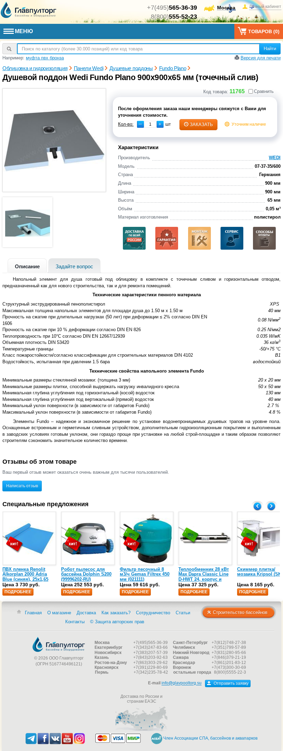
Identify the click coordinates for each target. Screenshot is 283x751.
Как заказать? (115, 612)
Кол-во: (126, 124)
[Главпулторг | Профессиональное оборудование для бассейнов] (28, 10)
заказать (201, 124)
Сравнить (264, 91)
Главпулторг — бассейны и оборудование (58, 644)
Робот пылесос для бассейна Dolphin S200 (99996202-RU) (86, 574)
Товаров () (264, 31)
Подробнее (17, 591)
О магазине (59, 612)
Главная (33, 612)
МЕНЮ (24, 31)
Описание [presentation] (27, 266)
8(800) (174, 16)
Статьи (183, 612)
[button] (160, 124)
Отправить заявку (230, 683)
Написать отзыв (22, 485)
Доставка (86, 612)
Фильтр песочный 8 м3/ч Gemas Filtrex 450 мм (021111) (144, 574)
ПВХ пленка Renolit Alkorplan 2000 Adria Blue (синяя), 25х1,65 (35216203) (25, 577)
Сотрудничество (153, 612)
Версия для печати (261, 57)
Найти (270, 48)
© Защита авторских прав (117, 621)
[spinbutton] (150, 124)
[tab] (27, 265)
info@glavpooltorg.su (182, 683)
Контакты (75, 621)
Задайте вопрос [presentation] (74, 266)
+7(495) (172, 7)
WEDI (275, 157)
